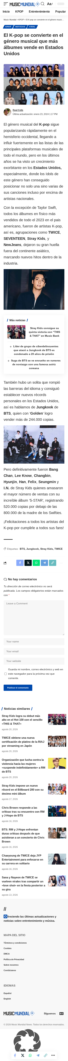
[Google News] (61, 1013)
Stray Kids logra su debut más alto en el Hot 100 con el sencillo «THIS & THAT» (22, 719)
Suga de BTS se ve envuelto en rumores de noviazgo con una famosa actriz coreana (36, 364)
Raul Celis (18, 110)
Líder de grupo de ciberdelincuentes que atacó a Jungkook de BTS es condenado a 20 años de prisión (35, 350)
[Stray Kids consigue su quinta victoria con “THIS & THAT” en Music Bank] (16, 332)
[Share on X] (22, 1055)
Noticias (20, 27)
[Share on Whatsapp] (30, 1055)
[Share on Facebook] (15, 1055)
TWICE (58, 548)
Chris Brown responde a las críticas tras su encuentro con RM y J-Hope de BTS (23, 811)
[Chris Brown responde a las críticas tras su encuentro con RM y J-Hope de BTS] (57, 811)
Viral (32, 27)
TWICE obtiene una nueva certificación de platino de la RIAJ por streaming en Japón (23, 741)
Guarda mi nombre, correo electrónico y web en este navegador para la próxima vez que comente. (35, 674)
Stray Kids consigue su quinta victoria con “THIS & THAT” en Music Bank (44, 332)
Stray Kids (46, 548)
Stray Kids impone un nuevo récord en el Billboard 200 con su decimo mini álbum (23, 789)
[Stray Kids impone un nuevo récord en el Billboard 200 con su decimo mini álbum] (57, 789)
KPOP (8, 27)
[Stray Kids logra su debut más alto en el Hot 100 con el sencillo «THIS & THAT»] (57, 719)
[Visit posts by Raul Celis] (7, 112)
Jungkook (32, 548)
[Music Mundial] (25, 4)
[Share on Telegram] (38, 1055)
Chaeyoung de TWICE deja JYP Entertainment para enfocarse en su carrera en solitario (22, 859)
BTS (22, 548)
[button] (7, 4)
